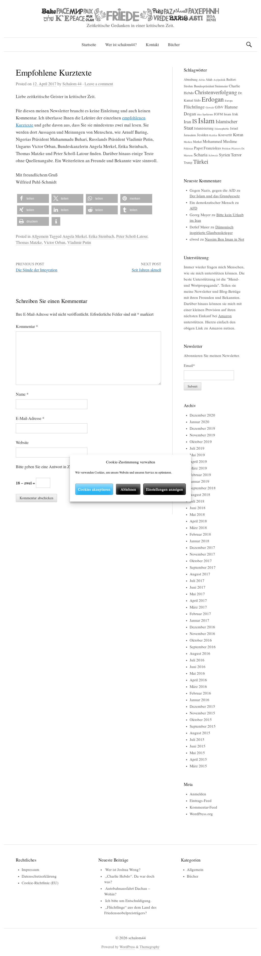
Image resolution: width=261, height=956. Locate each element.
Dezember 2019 (202, 428)
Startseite (89, 44)
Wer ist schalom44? (121, 44)
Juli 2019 (197, 448)
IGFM (218, 114)
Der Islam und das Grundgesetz (215, 195)
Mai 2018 (197, 514)
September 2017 (203, 567)
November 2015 (202, 712)
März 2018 (198, 527)
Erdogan (213, 99)
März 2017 (198, 606)
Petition (226, 148)
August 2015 (200, 732)
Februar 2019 (200, 474)
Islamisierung (204, 128)
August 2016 (200, 653)
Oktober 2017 (201, 560)
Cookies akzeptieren (94, 489)
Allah (209, 79)
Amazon (225, 315)
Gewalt (210, 107)
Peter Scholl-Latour (131, 236)
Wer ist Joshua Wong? (122, 869)
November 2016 (202, 633)
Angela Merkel (74, 236)
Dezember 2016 (202, 626)
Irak (235, 114)
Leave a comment (99, 83)
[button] (33, 198)
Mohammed (212, 141)
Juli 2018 (197, 501)
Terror (236, 155)
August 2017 (200, 573)
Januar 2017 (199, 620)
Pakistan (188, 148)
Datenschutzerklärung (39, 876)
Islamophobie (222, 128)
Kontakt (152, 44)
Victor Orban (54, 242)
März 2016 (198, 686)
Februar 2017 (200, 613)
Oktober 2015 (201, 719)
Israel (234, 128)
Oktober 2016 (201, 640)
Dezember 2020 (202, 415)
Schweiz (213, 155)
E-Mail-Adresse (30, 418)
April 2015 (198, 759)
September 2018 (203, 487)
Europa (229, 100)
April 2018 (198, 520)
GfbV (219, 106)
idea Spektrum (205, 114)
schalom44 (137, 937)
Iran (187, 121)
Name (22, 394)
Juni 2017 (197, 587)
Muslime (230, 141)
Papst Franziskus (207, 147)
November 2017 (202, 554)
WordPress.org (201, 813)
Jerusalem (190, 135)
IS (194, 121)
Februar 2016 (200, 693)
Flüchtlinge (194, 107)
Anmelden (198, 793)
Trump (188, 162)
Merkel (197, 142)
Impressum (30, 869)
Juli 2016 (197, 659)
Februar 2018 (200, 534)
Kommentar (27, 326)
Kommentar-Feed (203, 807)
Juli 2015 (197, 739)
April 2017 (198, 600)
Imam (227, 114)
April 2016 (198, 679)
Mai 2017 (197, 593)
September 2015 (203, 726)
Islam (206, 120)
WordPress (127, 946)
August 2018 (200, 494)
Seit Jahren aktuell (146, 269)
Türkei (200, 161)
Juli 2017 (197, 580)
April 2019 (198, 461)
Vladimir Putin (79, 242)
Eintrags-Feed (201, 800)
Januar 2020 (199, 421)
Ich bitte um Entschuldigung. (128, 900)
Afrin (202, 79)
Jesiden (202, 134)
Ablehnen (128, 489)
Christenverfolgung (216, 92)
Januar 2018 (199, 540)
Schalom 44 (72, 83)
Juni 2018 (197, 507)
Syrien (224, 155)
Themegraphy (150, 946)
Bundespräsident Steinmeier (211, 86)
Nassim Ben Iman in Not (224, 239)
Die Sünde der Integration (36, 269)
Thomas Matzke (29, 242)
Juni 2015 (197, 746)
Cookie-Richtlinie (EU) (40, 882)
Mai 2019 (197, 454)
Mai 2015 (197, 752)
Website (22, 442)
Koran (238, 134)
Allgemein (40, 236)
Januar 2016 (199, 699)
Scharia (200, 154)
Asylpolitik (219, 79)
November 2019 (202, 434)
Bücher (174, 44)
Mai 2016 (197, 673)
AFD (193, 208)
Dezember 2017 (202, 547)
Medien (188, 142)
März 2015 (198, 765)
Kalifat (213, 135)
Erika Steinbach (101, 236)
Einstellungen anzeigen (164, 489)
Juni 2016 (197, 666)
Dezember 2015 (202, 706)
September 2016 (203, 646)
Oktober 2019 (201, 441)
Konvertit (225, 135)
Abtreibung (191, 79)
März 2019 (198, 467)
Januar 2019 (199, 481)
